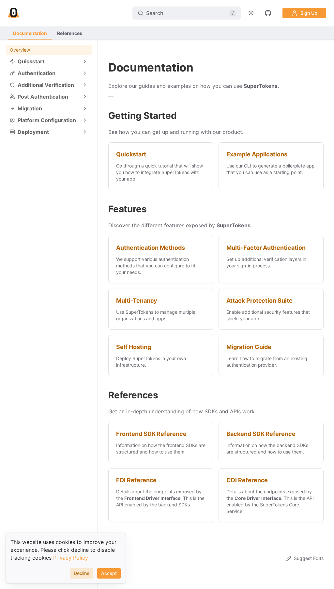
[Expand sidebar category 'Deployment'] (85, 132)
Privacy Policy (70, 557)
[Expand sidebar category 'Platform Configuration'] (85, 120)
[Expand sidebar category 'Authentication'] (85, 73)
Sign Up (308, 13)
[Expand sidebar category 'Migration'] (85, 108)
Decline (81, 573)
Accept (109, 573)
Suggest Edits (309, 558)
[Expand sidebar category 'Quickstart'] (85, 61)
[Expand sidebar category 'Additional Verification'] (85, 85)
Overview (20, 50)
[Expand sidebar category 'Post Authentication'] (85, 96)
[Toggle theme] (251, 13)
